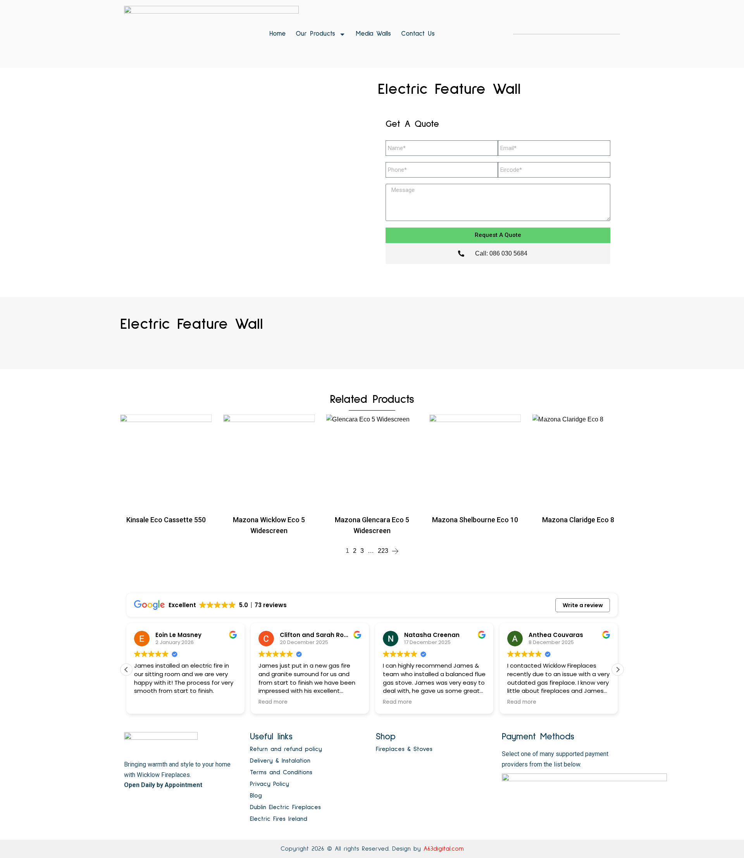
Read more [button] (152, 702)
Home (277, 34)
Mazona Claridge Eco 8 (578, 520)
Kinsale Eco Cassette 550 (166, 520)
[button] (617, 669)
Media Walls (373, 34)
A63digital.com (444, 849)
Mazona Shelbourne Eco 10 (475, 520)
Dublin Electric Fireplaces (285, 807)
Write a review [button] (583, 605)
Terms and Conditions (281, 772)
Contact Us (418, 34)
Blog (256, 795)
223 (383, 550)
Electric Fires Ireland (278, 819)
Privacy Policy (269, 784)
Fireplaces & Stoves (404, 749)
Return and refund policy (286, 749)
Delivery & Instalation (280, 761)
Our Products (315, 34)
